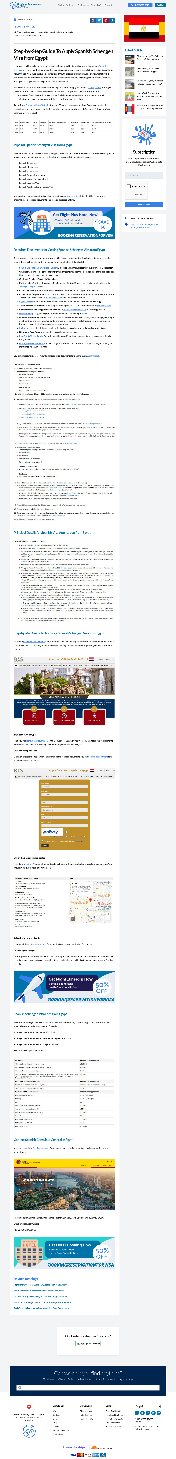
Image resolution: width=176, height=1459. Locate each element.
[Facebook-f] (137, 1413)
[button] (93, 20)
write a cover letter (53, 297)
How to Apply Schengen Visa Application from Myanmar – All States (43, 1302)
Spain (147, 227)
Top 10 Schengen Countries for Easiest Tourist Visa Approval (39, 1290)
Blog (93, 5)
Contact (108, 5)
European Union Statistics (38, 105)
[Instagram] (148, 1413)
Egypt (133, 224)
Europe (140, 224)
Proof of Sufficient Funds (31, 336)
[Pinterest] (153, 1413)
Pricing (61, 5)
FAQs (99, 5)
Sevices (69, 5)
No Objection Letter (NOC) (32, 343)
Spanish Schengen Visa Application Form (38, 267)
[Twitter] (142, 1413)
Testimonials (83, 5)
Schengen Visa (137, 227)
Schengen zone (104, 305)
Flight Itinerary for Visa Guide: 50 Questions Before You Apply (40, 1284)
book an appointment (98, 756)
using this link (73, 196)
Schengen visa (94, 87)
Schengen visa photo (28, 286)
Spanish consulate (41, 1148)
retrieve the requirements (37, 740)
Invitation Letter (27, 328)
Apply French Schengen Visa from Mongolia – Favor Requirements (42, 1308)
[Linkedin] (159, 1413)
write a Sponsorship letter (74, 309)
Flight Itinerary (26, 301)
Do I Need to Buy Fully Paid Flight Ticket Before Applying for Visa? (41, 1296)
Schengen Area (151, 224)
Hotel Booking (26, 313)
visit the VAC (30, 863)
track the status (38, 944)
